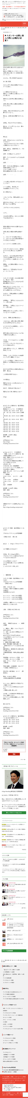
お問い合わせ (10, 919)
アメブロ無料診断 (7, 978)
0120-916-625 (8, 15)
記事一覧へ (24, 907)
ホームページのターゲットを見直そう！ (15, 824)
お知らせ (3, 824)
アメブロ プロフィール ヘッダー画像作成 (12, 1015)
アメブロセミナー (7, 1052)
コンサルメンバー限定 (8, 1040)
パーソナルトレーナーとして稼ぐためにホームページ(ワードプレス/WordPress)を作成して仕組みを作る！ (13, 871)
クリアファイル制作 (7, 1026)
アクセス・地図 (15, 1093)
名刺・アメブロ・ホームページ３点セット (13, 1008)
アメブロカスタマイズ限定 (9, 1038)
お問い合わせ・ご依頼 (10, 1072)
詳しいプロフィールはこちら (14, 812)
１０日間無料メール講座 (8, 972)
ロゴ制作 (5, 1022)
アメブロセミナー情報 (8, 980)
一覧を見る (24, 849)
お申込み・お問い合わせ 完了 (14, 930)
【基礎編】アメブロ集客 (8, 1054)
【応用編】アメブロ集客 (8, 1056)
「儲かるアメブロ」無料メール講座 (11, 969)
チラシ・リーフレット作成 (9, 1019)
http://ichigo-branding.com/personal (12, 507)
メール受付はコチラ (10, 16)
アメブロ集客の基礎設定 (8, 994)
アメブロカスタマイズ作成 (9, 1012)
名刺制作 (5, 1010)
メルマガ (3, 845)
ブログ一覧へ (23, 759)
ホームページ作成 (7, 1017)
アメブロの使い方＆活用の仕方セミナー (12, 992)
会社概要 (8, 1093)
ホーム (3, 1093)
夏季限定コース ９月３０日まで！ (15, 939)
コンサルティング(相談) (8, 982)
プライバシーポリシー (20, 1094)
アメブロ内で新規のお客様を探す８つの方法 (13, 998)
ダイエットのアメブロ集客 (9, 996)
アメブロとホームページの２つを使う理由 (13, 1028)
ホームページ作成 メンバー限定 (10, 1042)
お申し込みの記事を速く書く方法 (15, 943)
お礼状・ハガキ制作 (7, 1024)
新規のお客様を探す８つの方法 (10, 1061)
